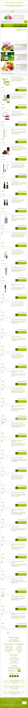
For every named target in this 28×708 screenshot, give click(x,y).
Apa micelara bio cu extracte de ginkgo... (17, 510)
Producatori (19, 650)
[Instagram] (13, 676)
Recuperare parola (9, 646)
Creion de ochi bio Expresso (17, 354)
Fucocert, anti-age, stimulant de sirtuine (17, 562)
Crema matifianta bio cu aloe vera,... (18, 267)
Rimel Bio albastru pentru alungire (18, 596)
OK (25, 21)
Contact (19, 652)
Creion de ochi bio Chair (16, 336)
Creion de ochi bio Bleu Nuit (17, 388)
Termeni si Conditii (8, 647)
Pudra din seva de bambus (16, 77)
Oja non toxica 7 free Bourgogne (17, 492)
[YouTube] (18, 676)
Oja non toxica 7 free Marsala (17, 302)
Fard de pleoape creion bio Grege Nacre (18, 545)
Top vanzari (19, 646)
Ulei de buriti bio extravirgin (16, 146)
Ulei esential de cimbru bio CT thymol (18, 94)
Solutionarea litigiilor (8, 650)
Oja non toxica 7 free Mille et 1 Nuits (18, 319)
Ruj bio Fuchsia (14, 198)
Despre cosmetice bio (14, 662)
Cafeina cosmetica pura (16, 111)
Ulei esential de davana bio (16, 475)
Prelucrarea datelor (9, 649)
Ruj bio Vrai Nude (15, 527)
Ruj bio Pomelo (14, 181)
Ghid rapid (14, 656)
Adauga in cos (22, 89)
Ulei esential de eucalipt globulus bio (18, 232)
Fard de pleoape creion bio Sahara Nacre (18, 130)
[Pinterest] (15, 676)
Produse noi (17, 25)
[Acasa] (2, 25)
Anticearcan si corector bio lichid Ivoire (17, 285)
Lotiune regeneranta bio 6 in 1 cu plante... (18, 406)
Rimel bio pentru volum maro (17, 423)
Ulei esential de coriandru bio (17, 457)
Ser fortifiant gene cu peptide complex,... (17, 372)
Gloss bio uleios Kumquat (16, 250)
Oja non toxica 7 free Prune (16, 578)
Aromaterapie (14, 661)
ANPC (8, 652)
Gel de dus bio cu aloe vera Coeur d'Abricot (18, 216)
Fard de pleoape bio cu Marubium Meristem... (18, 614)
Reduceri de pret (19, 649)
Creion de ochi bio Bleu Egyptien (18, 163)
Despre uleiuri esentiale (14, 659)
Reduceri (24, 25)
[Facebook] (10, 676)
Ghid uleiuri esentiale (14, 658)
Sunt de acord (24, 702)
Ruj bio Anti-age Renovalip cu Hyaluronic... (17, 441)
